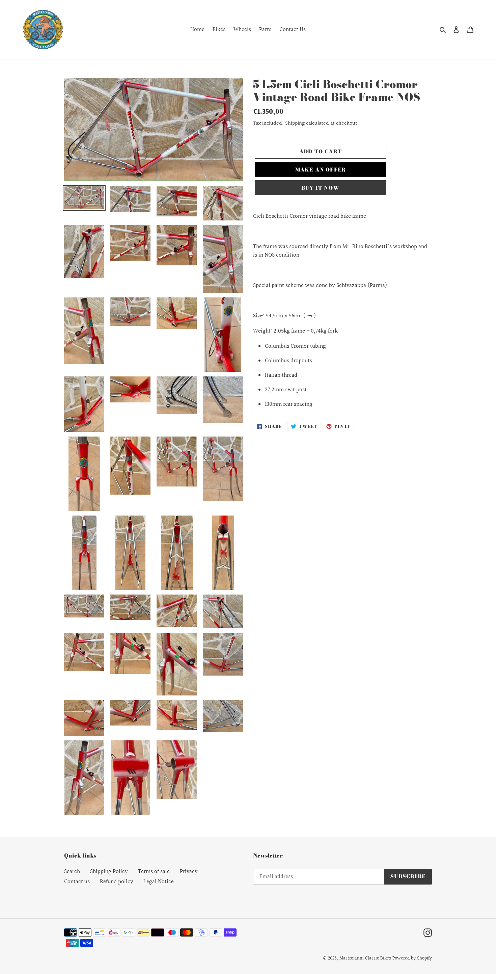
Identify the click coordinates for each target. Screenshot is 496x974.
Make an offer (320, 170)
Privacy (189, 871)
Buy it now (320, 188)
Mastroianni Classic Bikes (365, 958)
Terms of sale (154, 871)
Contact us (77, 881)
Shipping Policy (109, 871)
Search (72, 871)
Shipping (295, 123)
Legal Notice (158, 881)
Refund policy (116, 881)
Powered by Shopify (412, 958)
